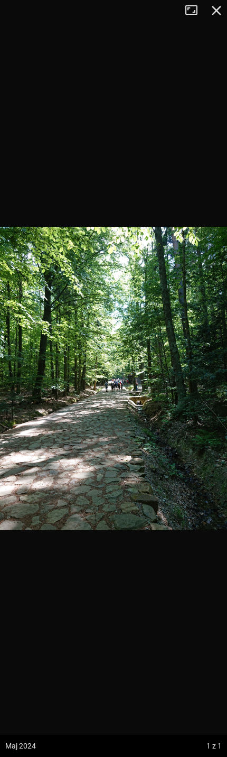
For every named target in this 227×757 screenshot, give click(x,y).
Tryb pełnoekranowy (195, 10)
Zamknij (216, 10)
